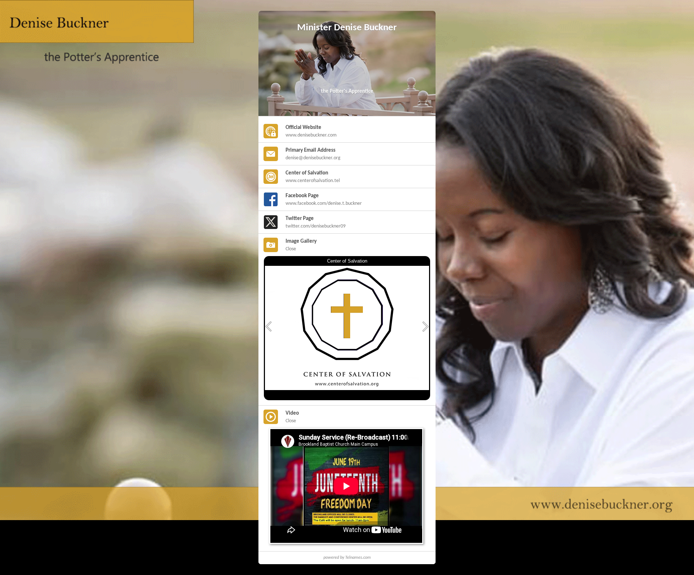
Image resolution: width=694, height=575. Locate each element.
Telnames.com (358, 557)
